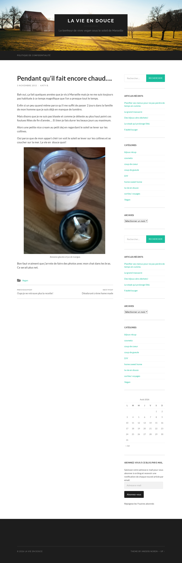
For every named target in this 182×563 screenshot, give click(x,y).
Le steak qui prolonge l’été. (137, 123)
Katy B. (44, 85)
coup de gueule (131, 169)
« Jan (128, 445)
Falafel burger (131, 129)
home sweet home (133, 181)
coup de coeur (131, 164)
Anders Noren (150, 551)
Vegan (25, 280)
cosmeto (128, 158)
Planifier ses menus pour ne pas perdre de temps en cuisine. (144, 104)
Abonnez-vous (134, 494)
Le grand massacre (133, 111)
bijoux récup (130, 152)
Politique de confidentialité (34, 55)
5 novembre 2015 (27, 85)
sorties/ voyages (132, 193)
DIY (126, 175)
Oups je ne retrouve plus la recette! (35, 292)
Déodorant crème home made (97, 292)
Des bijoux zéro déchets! (136, 117)
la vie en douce (91, 20)
